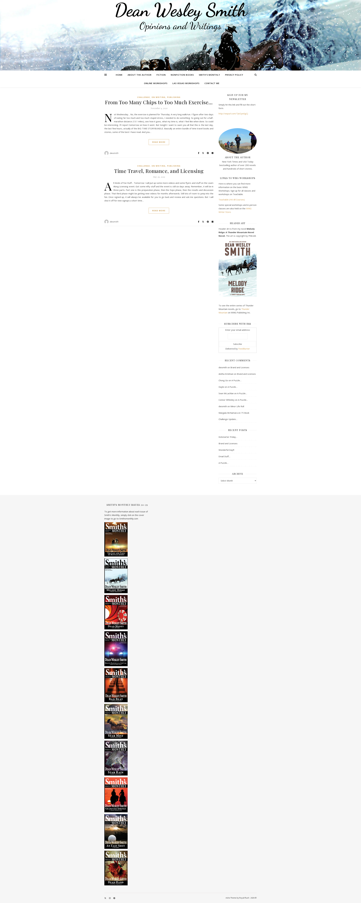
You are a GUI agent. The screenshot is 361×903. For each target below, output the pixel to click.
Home (119, 74)
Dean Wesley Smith (180, 9)
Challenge (143, 97)
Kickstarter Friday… (228, 436)
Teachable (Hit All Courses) (232, 199)
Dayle (221, 386)
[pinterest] (114, 898)
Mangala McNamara (228, 412)
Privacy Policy (234, 74)
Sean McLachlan (226, 393)
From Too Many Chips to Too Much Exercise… (159, 102)
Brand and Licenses (239, 367)
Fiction (161, 74)
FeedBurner (244, 348)
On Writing (158, 97)
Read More (158, 142)
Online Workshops (155, 83)
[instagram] (110, 898)
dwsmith (114, 153)
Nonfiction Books (182, 74)
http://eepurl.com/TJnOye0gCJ (233, 113)
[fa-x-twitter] (105, 898)
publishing (173, 97)
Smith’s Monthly (209, 74)
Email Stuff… (224, 456)
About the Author (139, 74)
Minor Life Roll (237, 406)
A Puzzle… (236, 380)
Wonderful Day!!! (226, 449)
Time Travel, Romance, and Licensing (159, 170)
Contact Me (211, 83)
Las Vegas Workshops (185, 83)
